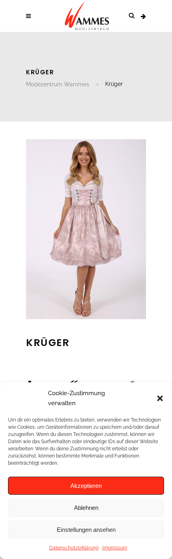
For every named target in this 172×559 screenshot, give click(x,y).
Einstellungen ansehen (86, 529)
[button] (160, 398)
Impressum (114, 548)
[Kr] (86, 317)
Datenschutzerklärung (73, 548)
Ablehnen (86, 507)
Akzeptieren (86, 485)
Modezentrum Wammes (57, 84)
